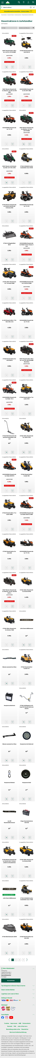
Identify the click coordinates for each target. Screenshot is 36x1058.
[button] (8, 2)
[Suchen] (19, 2)
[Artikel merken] (12, 67)
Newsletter (24, 1029)
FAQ (15, 1026)
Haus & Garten (4, 14)
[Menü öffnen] (2, 2)
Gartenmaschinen (18, 14)
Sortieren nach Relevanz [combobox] (24, 28)
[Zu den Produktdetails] (23, 67)
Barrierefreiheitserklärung (18, 1032)
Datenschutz (26, 1023)
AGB (20, 1023)
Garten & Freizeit (11, 14)
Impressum (13, 1023)
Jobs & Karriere (22, 1026)
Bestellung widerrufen (13, 1029)
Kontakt (9, 1026)
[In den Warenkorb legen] (6, 67)
